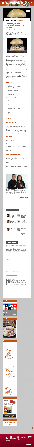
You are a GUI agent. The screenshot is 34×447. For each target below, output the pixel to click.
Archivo (18, 437)
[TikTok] (29, 437)
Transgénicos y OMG (7, 389)
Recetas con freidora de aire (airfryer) (9, 366)
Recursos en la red (7, 384)
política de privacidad (15, 271)
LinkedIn (9, 305)
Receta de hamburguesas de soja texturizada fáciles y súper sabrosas (23, 216)
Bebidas (6, 342)
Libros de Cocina (7, 359)
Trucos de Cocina (7, 390)
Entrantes (7, 372)
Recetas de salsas (8, 379)
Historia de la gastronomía (8, 357)
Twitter (6, 305)
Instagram (4, 308)
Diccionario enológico (8, 350)
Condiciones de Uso (23, 437)
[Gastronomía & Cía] (14, 3)
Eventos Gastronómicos (8, 355)
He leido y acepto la (12, 271)
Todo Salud (6, 388)
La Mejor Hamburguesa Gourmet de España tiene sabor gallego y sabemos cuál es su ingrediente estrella (13, 223)
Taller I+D (6, 386)
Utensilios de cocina (7, 392)
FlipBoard (6, 308)
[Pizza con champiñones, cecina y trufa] (29, 11)
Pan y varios (7, 374)
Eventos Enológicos (8, 352)
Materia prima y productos (8, 360)
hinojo (11, 157)
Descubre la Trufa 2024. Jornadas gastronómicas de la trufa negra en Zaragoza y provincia (24, 222)
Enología (6, 348)
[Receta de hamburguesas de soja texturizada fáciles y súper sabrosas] (19, 215)
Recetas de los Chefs (20, 20)
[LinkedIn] (29, 436)
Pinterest (12, 305)
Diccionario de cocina (13, 438)
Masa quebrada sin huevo (10, 424)
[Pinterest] (30, 436)
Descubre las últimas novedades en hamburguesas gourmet (13, 216)
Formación (6, 356)
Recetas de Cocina (7, 368)
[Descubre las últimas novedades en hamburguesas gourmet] (8, 215)
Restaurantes (6, 385)
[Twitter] (28, 436)
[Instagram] (27, 437)
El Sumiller (7, 351)
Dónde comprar (7, 347)
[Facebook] (27, 436)
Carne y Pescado (8, 370)
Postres (7, 377)
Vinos (6, 354)
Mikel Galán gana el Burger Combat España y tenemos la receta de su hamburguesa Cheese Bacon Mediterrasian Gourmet (24, 231)
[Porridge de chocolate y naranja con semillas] (27, 11)
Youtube (15, 305)
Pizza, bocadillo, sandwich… (9, 376)
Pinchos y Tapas (8, 375)
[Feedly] (30, 437)
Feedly (12, 308)
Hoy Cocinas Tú (7, 358)
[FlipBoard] (28, 437)
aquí (12, 287)
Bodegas (7, 349)
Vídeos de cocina (7, 394)
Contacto (18, 438)
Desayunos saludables (9, 371)
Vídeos (5, 393)
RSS (15, 308)
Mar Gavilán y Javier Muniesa (11, 20)
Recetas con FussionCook (9, 378)
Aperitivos (7, 369)
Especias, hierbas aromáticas (9, 373)
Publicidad (18, 439)
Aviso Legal (22, 436)
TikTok (9, 308)
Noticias (11, 436)
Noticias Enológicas (8, 353)
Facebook (4, 305)
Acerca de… (18, 436)
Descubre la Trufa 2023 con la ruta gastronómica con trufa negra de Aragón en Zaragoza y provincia (13, 230)
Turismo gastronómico (7, 391)
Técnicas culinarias (7, 387)
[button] (3, 3)
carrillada (12, 130)
